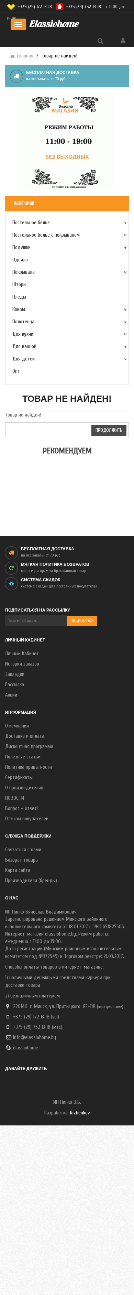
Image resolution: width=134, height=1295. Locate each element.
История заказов (22, 664)
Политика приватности (28, 767)
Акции (11, 695)
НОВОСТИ (14, 798)
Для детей (23, 359)
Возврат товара (21, 860)
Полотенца (23, 322)
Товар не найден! (59, 56)
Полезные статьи (23, 757)
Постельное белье (31, 223)
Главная (25, 56)
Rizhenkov (80, 1113)
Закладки (14, 674)
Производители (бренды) (31, 881)
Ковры (18, 309)
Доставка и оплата (24, 736)
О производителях (24, 788)
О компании (17, 726)
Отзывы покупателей (26, 819)
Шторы (19, 285)
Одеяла (20, 260)
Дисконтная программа (29, 746)
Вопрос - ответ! (21, 808)
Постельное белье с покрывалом (46, 235)
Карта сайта (17, 870)
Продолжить (109, 430)
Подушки (21, 247)
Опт (16, 371)
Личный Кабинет (22, 654)
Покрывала (23, 272)
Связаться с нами (23, 850)
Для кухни (22, 334)
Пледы (19, 297)
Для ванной (24, 346)
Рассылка (14, 685)
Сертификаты (19, 777)
